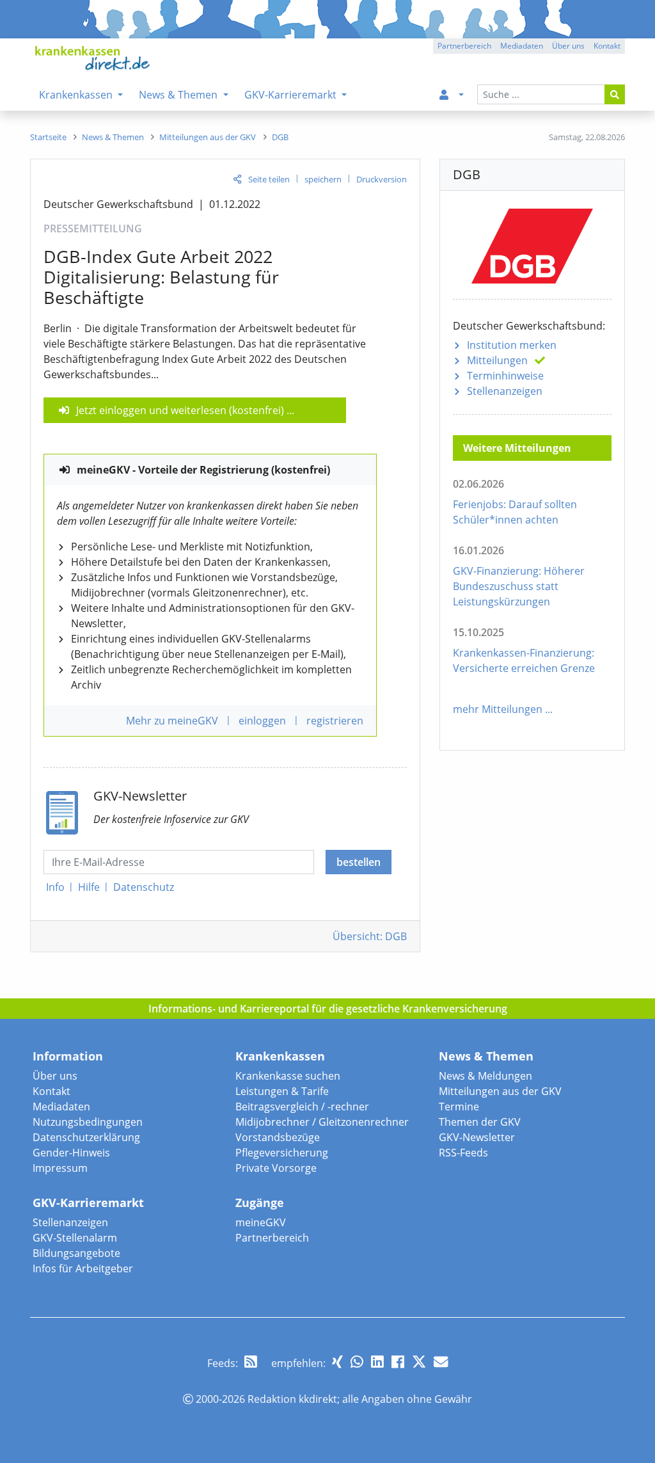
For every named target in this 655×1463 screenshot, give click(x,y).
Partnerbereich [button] (464, 45)
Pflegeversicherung (281, 1153)
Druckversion (381, 179)
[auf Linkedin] (377, 1361)
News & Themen (486, 1056)
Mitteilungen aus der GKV (500, 1091)
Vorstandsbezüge (277, 1137)
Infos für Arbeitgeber (83, 1268)
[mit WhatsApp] (357, 1361)
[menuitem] (449, 95)
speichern (323, 179)
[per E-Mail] (441, 1361)
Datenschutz (143, 887)
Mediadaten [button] (521, 45)
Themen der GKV (480, 1122)
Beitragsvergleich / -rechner (302, 1106)
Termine (459, 1106)
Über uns (55, 1076)
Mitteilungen (497, 360)
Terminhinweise (505, 376)
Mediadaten (61, 1106)
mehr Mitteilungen (497, 709)
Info (55, 887)
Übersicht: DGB (370, 936)
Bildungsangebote (76, 1253)
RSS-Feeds (463, 1153)
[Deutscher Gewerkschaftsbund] (532, 244)
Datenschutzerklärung (86, 1137)
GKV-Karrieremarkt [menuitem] (291, 95)
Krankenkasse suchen (287, 1076)
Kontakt (51, 1091)
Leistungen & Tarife (282, 1091)
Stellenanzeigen (504, 391)
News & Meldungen (485, 1076)
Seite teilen (269, 179)
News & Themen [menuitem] (179, 95)
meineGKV (260, 1222)
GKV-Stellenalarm (75, 1238)
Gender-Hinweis (71, 1153)
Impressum (60, 1168)
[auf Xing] (337, 1361)
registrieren (334, 721)
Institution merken (511, 345)
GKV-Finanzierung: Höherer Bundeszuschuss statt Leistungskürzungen (519, 586)
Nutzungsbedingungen (88, 1122)
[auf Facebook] (397, 1361)
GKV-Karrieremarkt (88, 1202)
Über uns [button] (568, 45)
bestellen (358, 862)
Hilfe (89, 887)
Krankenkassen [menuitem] (77, 95)
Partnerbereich (272, 1238)
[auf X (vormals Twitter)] (419, 1361)
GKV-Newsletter (477, 1137)
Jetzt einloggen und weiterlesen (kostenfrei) (180, 410)
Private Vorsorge (276, 1168)
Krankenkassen (280, 1056)
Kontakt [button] (607, 45)
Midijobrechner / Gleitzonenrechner (322, 1122)
